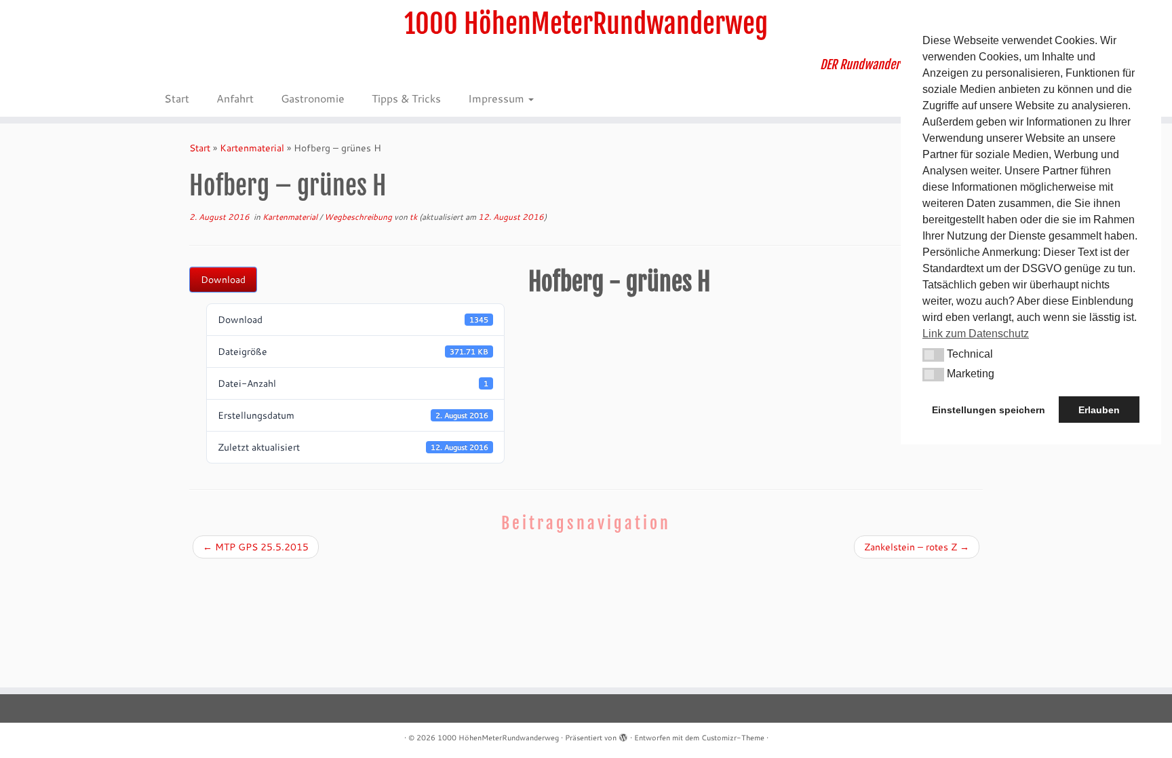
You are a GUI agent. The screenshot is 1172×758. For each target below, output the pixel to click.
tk (413, 217)
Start (176, 98)
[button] (933, 355)
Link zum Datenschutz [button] (975, 333)
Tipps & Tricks (406, 98)
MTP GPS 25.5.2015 (256, 547)
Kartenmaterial (252, 148)
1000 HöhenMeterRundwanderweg (586, 23)
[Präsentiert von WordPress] (623, 735)
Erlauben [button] (1099, 409)
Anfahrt (235, 98)
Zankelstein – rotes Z (916, 547)
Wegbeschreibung (359, 217)
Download (223, 279)
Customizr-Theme (732, 737)
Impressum (497, 98)
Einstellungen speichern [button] (988, 409)
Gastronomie (313, 98)
